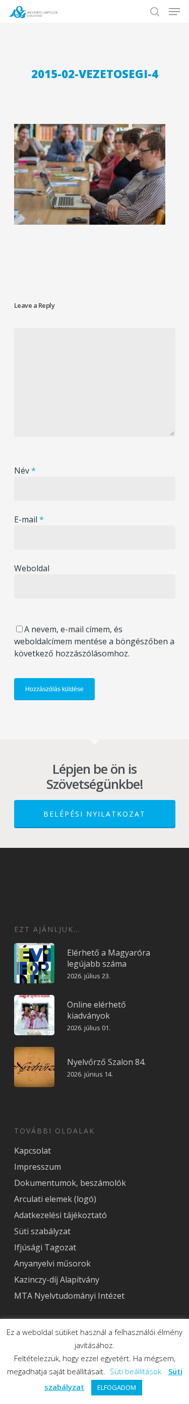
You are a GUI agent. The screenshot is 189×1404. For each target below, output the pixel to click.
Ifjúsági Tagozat (45, 1247)
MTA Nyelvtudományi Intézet (69, 1295)
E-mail (29, 519)
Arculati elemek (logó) (55, 1199)
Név (25, 470)
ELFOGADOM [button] (116, 1387)
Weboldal (31, 568)
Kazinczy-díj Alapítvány (56, 1279)
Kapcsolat (32, 1150)
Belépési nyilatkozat (94, 814)
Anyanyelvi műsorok (52, 1263)
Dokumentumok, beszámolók (70, 1182)
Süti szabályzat (42, 1231)
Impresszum (37, 1166)
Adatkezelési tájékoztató (60, 1215)
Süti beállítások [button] (135, 1371)
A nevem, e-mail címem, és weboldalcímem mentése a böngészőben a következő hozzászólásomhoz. (94, 641)
